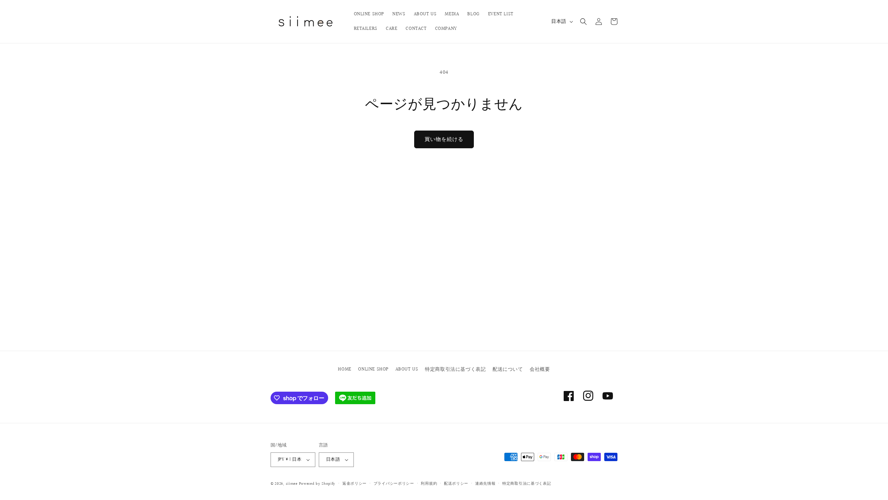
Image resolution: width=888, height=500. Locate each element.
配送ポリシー (456, 483)
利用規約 (429, 483)
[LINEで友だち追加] (355, 398)
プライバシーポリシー (394, 483)
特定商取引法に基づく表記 (455, 369)
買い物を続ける (444, 139)
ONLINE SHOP (373, 369)
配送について (508, 369)
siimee (292, 484)
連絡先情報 (485, 483)
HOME (344, 369)
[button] (583, 21)
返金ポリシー (354, 483)
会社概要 (540, 369)
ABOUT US (406, 369)
